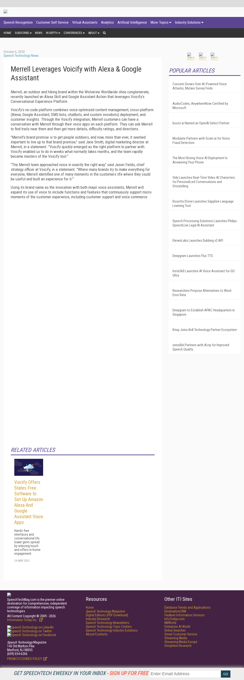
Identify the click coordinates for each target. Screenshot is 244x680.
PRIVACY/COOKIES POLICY (24, 659)
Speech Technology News (21, 56)
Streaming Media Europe (180, 642)
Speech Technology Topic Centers (109, 626)
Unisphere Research (178, 646)
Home (7, 33)
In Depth (52, 33)
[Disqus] (83, 262)
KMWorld (170, 623)
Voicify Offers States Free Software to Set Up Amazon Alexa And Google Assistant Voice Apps (28, 502)
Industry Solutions (188, 22)
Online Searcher (175, 630)
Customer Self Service (52, 22)
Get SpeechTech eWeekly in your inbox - (81, 673)
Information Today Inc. (22, 620)
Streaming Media (175, 638)
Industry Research (98, 619)
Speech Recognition (18, 22)
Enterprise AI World (177, 626)
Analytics (107, 22)
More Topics (159, 22)
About (92, 33)
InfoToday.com (174, 619)
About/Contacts (97, 634)
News (38, 33)
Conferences (73, 33)
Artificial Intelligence (132, 22)
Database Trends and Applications (187, 607)
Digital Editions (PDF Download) (107, 615)
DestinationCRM (175, 611)
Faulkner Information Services (184, 615)
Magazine (105, 611)
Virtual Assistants (84, 22)
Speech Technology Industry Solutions (112, 630)
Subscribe (22, 33)
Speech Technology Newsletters (107, 623)
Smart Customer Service (180, 634)
